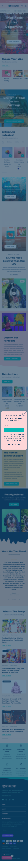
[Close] (24, 413)
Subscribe (14, 430)
